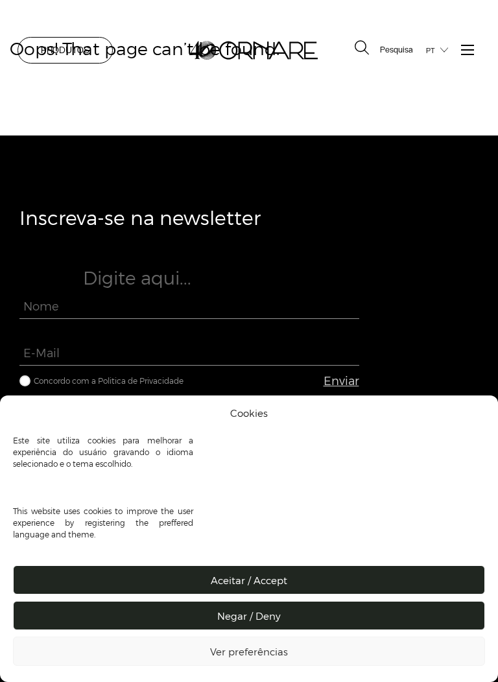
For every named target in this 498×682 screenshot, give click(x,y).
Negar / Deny (249, 616)
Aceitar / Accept (249, 580)
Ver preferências (249, 651)
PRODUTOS (65, 50)
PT (430, 50)
